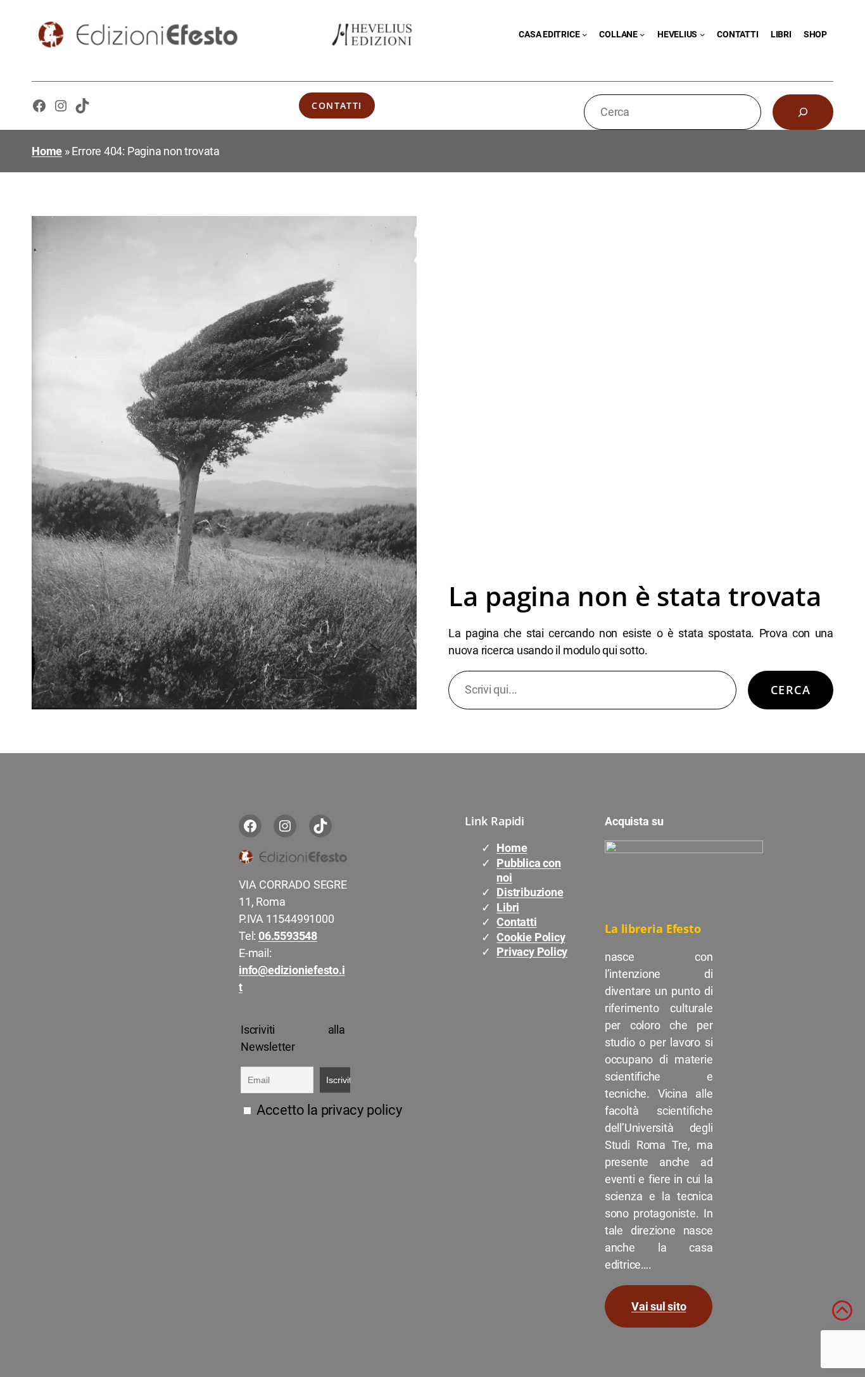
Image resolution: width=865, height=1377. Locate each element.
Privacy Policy (531, 951)
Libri (507, 907)
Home (47, 151)
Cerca (791, 689)
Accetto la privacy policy (327, 1110)
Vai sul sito (658, 1306)
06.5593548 (287, 935)
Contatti (337, 105)
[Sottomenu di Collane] (642, 34)
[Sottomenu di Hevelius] (702, 34)
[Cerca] (803, 112)
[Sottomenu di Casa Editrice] (584, 34)
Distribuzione (529, 892)
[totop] (842, 1316)
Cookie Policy (530, 937)
